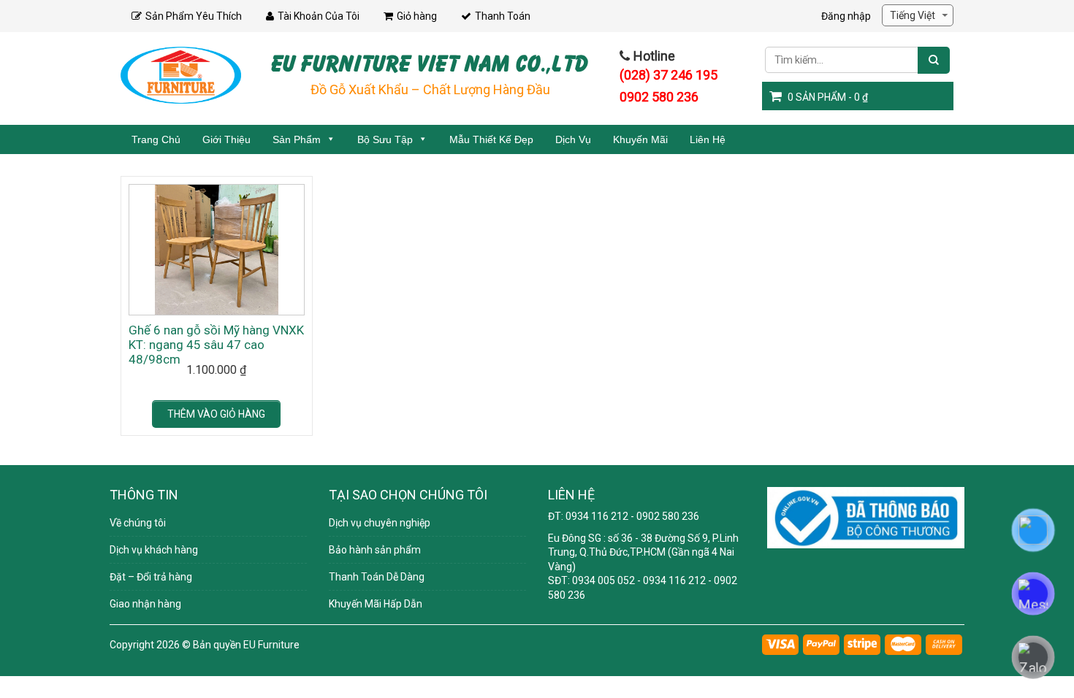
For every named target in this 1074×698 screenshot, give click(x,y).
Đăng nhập (846, 16)
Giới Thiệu (226, 139)
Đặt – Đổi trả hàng (151, 577)
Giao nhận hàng (145, 604)
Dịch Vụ (573, 139)
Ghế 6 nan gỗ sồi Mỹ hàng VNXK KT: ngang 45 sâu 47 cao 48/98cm (216, 345)
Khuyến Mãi (640, 139)
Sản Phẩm (297, 139)
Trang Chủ (156, 139)
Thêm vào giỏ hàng (216, 414)
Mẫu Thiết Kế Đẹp (491, 139)
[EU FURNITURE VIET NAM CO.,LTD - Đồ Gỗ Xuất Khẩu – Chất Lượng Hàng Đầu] (181, 74)
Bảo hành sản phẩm (375, 550)
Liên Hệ (707, 139)
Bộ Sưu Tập (385, 139)
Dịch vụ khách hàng (154, 550)
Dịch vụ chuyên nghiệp (379, 523)
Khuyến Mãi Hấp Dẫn (375, 604)
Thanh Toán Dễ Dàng (376, 577)
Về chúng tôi (138, 523)
